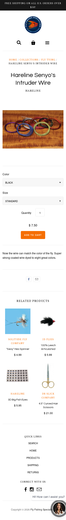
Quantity (26, 213)
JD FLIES (48, 339)
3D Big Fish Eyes (18, 399)
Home (13, 59)
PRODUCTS (33, 457)
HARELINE (33, 90)
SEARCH (33, 443)
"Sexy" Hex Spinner (17, 349)
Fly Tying (48, 59)
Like (28, 279)
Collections (29, 59)
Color (6, 174)
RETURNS (33, 472)
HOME (33, 450)
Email (36, 279)
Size (5, 193)
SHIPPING (33, 465)
